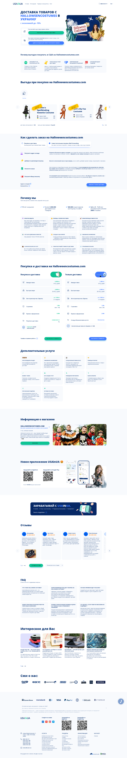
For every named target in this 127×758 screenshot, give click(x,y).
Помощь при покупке (83, 741)
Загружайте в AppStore (30, 470)
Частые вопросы (82, 736)
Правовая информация (47, 750)
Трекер (79, 743)
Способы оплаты (46, 744)
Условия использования (47, 745)
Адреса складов (25, 184)
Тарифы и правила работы (28, 338)
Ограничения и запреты (83, 745)
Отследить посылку (66, 738)
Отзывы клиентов (46, 743)
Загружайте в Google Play (51, 470)
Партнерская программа (83, 744)
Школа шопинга (66, 743)
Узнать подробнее (39, 512)
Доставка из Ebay (66, 747)
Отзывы (27, 3)
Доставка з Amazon (66, 748)
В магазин (35, 443)
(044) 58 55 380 (26, 740)
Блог (51, 3)
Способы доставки (46, 741)
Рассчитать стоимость (53, 338)
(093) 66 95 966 (26, 743)
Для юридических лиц (47, 737)
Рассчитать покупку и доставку (46, 32)
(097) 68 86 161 (26, 742)
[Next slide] (109, 107)
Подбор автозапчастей (47, 740)
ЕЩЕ (23, 438)
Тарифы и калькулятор (43, 3)
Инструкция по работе (67, 744)
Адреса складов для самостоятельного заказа (46, 43)
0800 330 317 (103, 3)
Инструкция (33, 3)
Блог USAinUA (81, 738)
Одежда (96, 736)
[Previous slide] (17, 107)
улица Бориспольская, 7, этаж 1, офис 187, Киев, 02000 (29, 735)
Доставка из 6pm (66, 750)
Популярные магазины (83, 740)
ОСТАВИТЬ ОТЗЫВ (36, 565)
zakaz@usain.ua (27, 747)
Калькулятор (24, 186)
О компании (65, 741)
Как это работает (82, 737)
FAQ (63, 745)
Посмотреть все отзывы (53, 565)
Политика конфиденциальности (49, 748)
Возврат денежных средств (48, 747)
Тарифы (64, 737)
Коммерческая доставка (47, 736)
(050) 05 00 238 (26, 744)
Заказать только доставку (96, 184)
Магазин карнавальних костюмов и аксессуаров (34, 428)
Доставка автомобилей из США (49, 738)
